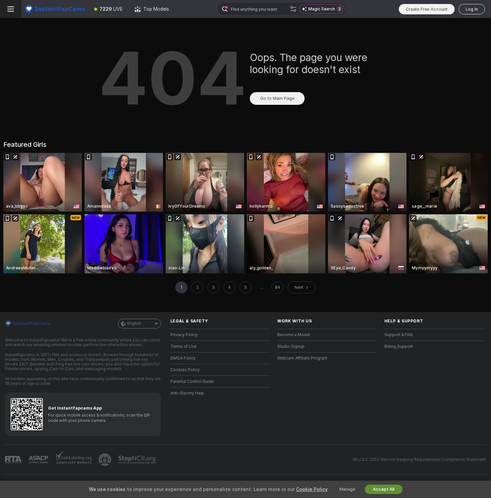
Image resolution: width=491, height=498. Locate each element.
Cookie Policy (311, 489)
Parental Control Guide (192, 381)
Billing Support (398, 346)
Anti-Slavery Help (187, 393)
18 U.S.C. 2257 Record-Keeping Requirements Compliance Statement (419, 459)
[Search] (293, 9)
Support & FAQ (398, 334)
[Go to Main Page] (54, 9)
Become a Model (293, 334)
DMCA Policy (183, 358)
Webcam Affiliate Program (302, 358)
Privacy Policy (184, 334)
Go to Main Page (277, 98)
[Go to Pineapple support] (106, 459)
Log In (472, 9)
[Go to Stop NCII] (137, 460)
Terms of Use (183, 346)
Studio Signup (291, 346)
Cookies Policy (185, 369)
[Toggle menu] (10, 9)
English (134, 323)
